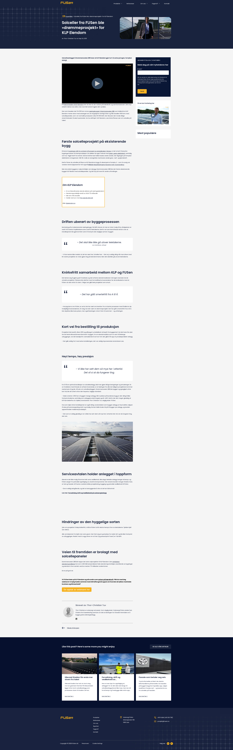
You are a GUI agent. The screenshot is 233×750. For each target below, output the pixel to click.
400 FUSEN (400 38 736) (165, 717)
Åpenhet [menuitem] (96, 726)
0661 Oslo (126, 722)
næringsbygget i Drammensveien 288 (101, 111)
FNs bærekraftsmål (86, 198)
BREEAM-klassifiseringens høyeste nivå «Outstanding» (106, 165)
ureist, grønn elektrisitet (117, 153)
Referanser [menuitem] (130, 4)
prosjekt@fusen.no (163, 721)
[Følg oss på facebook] (171, 743)
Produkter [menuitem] (117, 4)
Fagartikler (69, 16)
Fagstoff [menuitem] (155, 4)
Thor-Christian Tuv (70, 38)
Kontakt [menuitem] (167, 4)
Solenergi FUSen (128, 717)
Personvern (85, 743)
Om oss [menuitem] (143, 4)
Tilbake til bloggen (73, 628)
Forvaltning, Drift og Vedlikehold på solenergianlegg (87, 493)
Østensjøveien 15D (129, 720)
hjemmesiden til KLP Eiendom (74, 104)
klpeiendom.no (70, 203)
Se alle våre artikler (160, 647)
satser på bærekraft (105, 579)
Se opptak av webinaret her (77, 589)
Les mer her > (69, 696)
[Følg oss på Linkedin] (168, 743)
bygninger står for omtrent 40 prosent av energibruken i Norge (90, 151)
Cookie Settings (97, 743)
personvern (164, 83)
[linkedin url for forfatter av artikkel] (76, 619)
